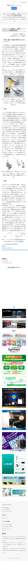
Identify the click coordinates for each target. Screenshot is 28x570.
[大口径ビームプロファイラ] (14, 407)
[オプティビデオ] (14, 352)
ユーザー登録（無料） (7, 526)
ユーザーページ (6, 528)
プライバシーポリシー (7, 511)
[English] (5, 258)
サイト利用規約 (6, 509)
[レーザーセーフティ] (14, 496)
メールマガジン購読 (7, 524)
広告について (5, 517)
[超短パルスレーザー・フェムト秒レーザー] (14, 484)
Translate (10, 262)
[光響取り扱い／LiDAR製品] (14, 473)
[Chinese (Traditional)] (4, 258)
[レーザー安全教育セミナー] (14, 374)
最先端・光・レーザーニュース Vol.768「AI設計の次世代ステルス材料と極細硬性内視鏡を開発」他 (14, 538)
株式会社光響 (5, 507)
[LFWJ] (14, 327)
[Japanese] (6, 258)
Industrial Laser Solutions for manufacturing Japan (16, 17)
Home (4, 17)
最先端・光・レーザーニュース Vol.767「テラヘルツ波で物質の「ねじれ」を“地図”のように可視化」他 (14, 544)
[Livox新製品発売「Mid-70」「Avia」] (14, 317)
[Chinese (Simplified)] (2, 258)
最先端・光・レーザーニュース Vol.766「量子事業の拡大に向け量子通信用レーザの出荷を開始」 (14, 550)
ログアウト (4, 530)
